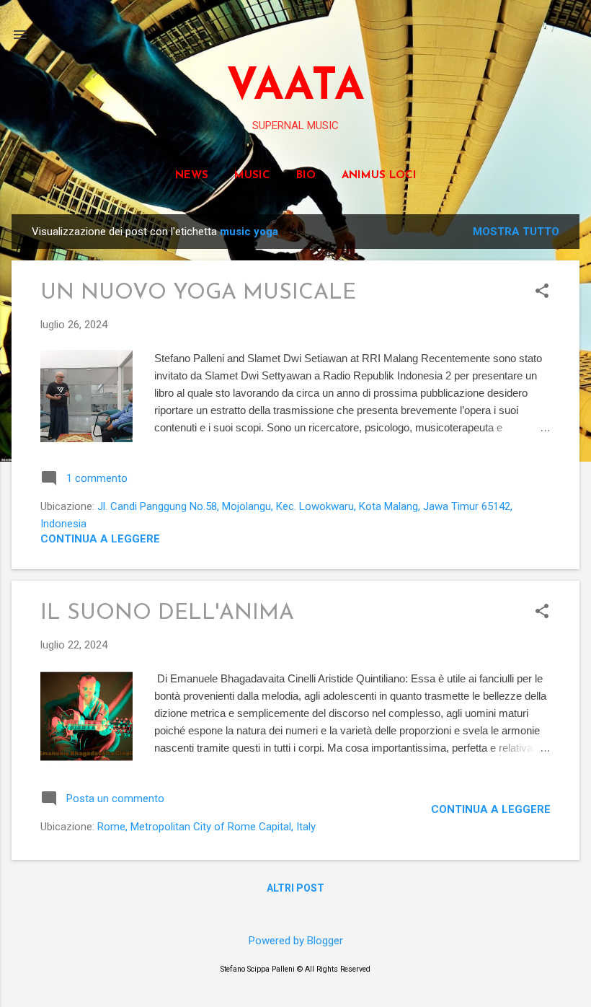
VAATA (295, 88)
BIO (306, 175)
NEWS (191, 175)
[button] (542, 292)
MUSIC (252, 175)
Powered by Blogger (296, 940)
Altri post (295, 888)
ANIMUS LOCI (379, 175)
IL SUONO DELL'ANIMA (167, 613)
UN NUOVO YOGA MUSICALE (198, 293)
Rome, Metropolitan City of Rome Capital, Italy (206, 826)
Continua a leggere (100, 538)
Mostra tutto (516, 231)
